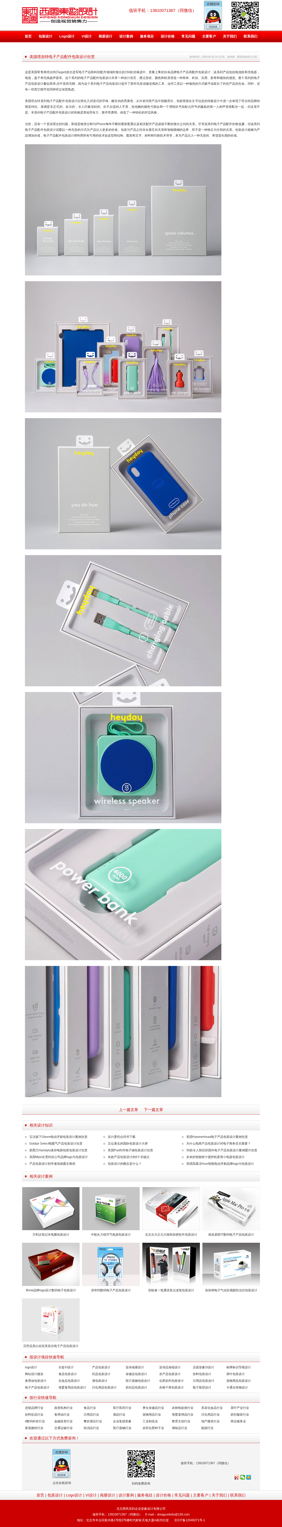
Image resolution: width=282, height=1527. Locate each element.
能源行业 (207, 1428)
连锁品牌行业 (34, 1407)
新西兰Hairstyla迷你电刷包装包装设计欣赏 (58, 1150)
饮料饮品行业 (34, 1414)
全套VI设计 (66, 1367)
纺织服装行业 (240, 1414)
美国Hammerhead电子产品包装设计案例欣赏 (217, 1136)
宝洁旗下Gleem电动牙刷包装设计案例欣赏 (58, 1136)
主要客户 (209, 36)
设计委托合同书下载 (121, 1136)
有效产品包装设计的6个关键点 (128, 1157)
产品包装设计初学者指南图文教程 (52, 1163)
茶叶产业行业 (240, 1407)
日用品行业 (91, 1414)
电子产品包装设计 (37, 1387)
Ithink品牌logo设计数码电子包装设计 (51, 1290)
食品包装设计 (68, 1374)
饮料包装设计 (202, 1374)
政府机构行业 (63, 1407)
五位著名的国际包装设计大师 (128, 1143)
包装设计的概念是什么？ (125, 1163)
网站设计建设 (34, 1374)
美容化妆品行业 (212, 1407)
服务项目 (147, 36)
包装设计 (45, 36)
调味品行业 (179, 1428)
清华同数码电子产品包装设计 (111, 1290)
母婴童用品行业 (182, 1414)
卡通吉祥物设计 (237, 1387)
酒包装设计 (99, 1380)
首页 (28, 36)
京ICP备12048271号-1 (189, 1520)
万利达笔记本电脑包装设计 (50, 1234)
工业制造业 (150, 1421)
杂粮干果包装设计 (171, 1387)
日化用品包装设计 (104, 1387)
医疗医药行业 (122, 1407)
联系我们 (250, 36)
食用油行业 (62, 1414)
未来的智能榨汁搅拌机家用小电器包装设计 (215, 1157)
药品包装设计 (101, 1374)
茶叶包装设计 (235, 1374)
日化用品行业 (210, 1414)
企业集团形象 (122, 1421)
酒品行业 (119, 1414)
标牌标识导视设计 (238, 1367)
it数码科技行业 (35, 1421)
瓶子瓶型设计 (202, 1387)
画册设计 (105, 36)
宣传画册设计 (135, 1367)
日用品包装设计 (203, 1380)
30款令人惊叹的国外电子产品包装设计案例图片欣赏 (221, 1150)
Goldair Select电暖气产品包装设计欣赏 (55, 1143)
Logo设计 (67, 36)
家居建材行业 (34, 1428)
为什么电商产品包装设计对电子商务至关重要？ (218, 1143)
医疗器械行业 (122, 1428)
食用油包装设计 (35, 1380)
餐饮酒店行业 (93, 1421)
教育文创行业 (181, 1421)
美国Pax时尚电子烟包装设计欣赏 (130, 1150)
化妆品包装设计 (69, 1380)
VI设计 (87, 36)
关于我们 (230, 36)
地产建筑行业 (210, 1421)
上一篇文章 (128, 1110)
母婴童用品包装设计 (72, 1387)
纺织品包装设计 (136, 1387)
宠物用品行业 (152, 1414)
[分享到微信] (242, 1477)
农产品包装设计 (170, 1374)
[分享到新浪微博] (236, 1477)
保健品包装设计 (136, 1374)
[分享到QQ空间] (248, 1477)
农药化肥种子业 (153, 1428)
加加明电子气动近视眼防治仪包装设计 (231, 1290)
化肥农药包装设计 (171, 1380)
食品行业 (90, 1407)
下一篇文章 (153, 1110)
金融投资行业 (63, 1421)
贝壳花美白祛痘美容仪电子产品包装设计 (50, 1346)
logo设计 (31, 1367)
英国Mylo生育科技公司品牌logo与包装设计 (58, 1157)
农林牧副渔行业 (182, 1407)
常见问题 (188, 36)
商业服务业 (238, 1421)
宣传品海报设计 (170, 1367)
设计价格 (168, 36)
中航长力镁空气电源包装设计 (111, 1234)
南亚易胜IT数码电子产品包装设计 (231, 1234)
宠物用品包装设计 (238, 1380)
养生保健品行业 (153, 1407)
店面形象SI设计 (203, 1367)
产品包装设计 (101, 1367)
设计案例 (126, 36)
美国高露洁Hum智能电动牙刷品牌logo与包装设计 (220, 1163)
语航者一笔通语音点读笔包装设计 (171, 1290)
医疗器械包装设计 (138, 1380)
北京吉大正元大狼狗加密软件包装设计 (171, 1234)
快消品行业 (91, 1428)
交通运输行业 (63, 1428)
